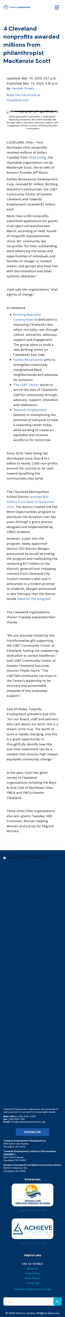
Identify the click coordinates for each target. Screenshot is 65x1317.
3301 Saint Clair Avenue (16, 1143)
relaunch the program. (34, 599)
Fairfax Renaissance (28, 359)
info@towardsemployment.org (28, 1121)
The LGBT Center (26, 385)
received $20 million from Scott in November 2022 (30, 502)
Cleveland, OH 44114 (14, 1146)
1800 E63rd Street (13, 1157)
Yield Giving (37, 157)
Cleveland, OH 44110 (14, 1171)
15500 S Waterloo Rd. (15, 1167)
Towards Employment (30, 410)
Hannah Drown (22, 88)
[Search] (57, 1301)
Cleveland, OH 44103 (14, 1160)
